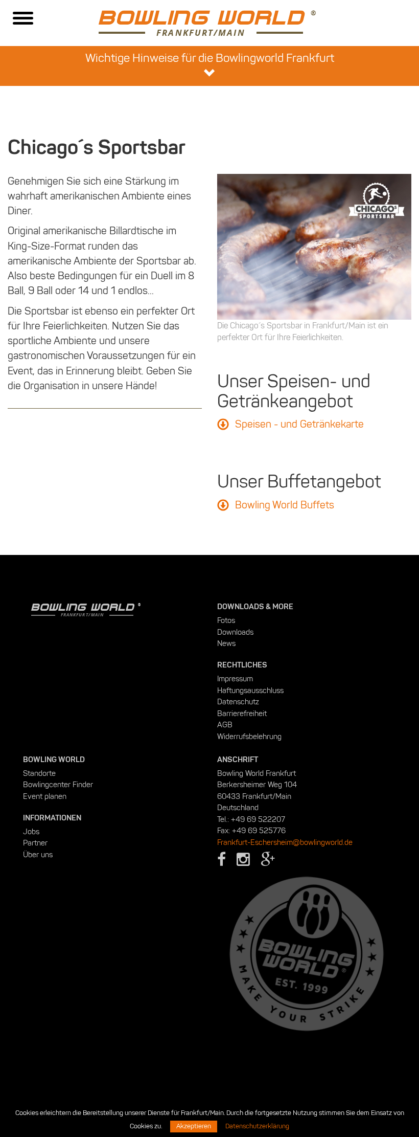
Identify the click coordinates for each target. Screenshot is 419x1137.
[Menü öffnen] (23, 19)
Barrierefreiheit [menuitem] (242, 713)
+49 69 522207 (258, 819)
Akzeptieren (193, 1126)
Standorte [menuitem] (39, 773)
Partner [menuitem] (35, 843)
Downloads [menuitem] (235, 632)
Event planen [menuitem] (44, 796)
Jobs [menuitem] (31, 831)
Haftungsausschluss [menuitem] (250, 690)
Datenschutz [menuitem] (238, 701)
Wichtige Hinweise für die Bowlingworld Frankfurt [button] (209, 58)
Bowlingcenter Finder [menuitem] (58, 784)
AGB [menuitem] (224, 724)
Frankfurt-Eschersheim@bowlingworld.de (285, 842)
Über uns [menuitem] (38, 854)
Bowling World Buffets (284, 505)
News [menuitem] (226, 643)
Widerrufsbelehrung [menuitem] (249, 736)
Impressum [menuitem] (235, 678)
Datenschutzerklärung (257, 1126)
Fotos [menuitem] (226, 620)
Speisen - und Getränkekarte (299, 424)
